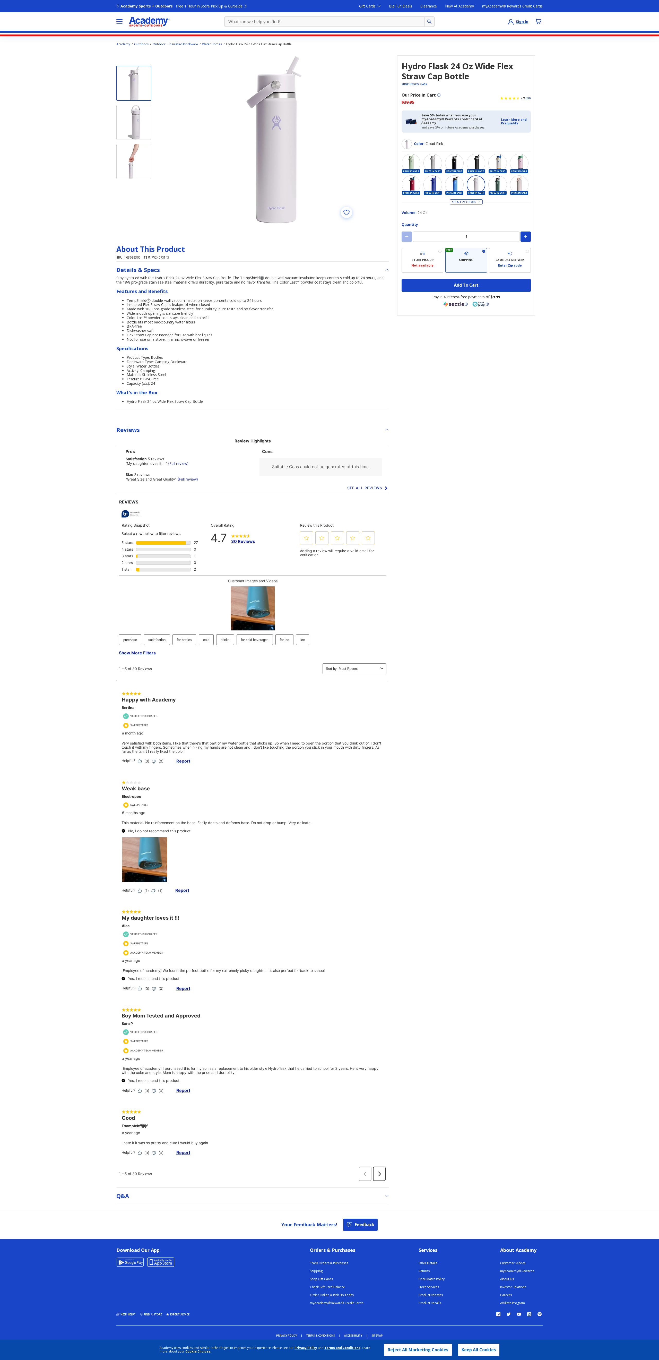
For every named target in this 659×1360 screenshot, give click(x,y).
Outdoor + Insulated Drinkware (175, 44)
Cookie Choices (197, 1351)
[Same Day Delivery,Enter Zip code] (510, 260)
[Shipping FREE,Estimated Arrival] (466, 260)
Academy (123, 44)
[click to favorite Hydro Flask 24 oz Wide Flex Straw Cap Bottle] (346, 212)
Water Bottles (212, 44)
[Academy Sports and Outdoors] (149, 21)
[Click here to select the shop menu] (119, 22)
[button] (514, 121)
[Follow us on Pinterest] (539, 1314)
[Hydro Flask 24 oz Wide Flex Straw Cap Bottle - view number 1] (134, 83)
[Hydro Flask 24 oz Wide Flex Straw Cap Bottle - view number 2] (134, 122)
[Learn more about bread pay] (480, 304)
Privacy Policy (305, 1348)
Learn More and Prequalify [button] (514, 121)
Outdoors (141, 44)
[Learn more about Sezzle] (455, 304)
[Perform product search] (429, 21)
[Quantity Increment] (526, 237)
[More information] (439, 95)
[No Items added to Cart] (538, 21)
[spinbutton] (466, 237)
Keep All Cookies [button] (479, 1350)
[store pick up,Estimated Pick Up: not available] (422, 260)
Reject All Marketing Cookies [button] (418, 1350)
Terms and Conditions (342, 1348)
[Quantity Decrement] (407, 237)
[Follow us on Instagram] (529, 1314)
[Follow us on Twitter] (509, 1314)
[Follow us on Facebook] (498, 1314)
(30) (528, 98)
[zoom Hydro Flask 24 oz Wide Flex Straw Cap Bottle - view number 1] (273, 139)
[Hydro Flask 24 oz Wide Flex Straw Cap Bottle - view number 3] (134, 161)
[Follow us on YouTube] (519, 1314)
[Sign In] (511, 22)
